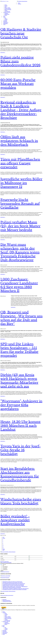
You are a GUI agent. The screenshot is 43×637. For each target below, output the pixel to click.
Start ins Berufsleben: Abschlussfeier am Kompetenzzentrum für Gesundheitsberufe (19, 474)
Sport (4, 16)
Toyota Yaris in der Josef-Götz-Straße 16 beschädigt (20, 450)
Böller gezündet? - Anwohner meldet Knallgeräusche (15, 520)
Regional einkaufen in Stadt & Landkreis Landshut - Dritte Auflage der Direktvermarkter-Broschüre (20, 110)
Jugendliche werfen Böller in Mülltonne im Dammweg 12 (21, 183)
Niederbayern (7, 14)
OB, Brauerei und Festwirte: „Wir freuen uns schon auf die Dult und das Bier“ (21, 318)
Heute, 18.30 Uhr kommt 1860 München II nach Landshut (20, 425)
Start (3, 537)
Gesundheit (5, 21)
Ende (3, 550)
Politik (6, 4)
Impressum (4, 599)
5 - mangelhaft (4, 568)
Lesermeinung (5, 22)
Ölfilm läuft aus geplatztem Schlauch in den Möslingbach (19, 141)
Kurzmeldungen (7, 11)
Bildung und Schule (8, 9)
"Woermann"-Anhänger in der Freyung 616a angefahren (21, 405)
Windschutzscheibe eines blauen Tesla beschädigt (20, 501)
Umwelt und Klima (8, 8)
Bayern (6, 15)
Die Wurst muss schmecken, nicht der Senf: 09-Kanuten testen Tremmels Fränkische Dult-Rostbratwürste (19, 252)
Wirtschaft (5, 20)
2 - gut (3, 565)
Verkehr (6, 10)
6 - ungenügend (4, 569)
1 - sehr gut (4, 564)
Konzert (6, 19)
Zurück (4, 538)
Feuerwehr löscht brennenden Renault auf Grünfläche (20, 203)
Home (19, 2)
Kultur (4, 17)
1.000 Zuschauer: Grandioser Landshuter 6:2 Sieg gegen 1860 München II (19, 285)
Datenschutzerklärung (6, 600)
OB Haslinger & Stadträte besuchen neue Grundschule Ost (20, 33)
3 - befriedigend (5, 566)
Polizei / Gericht (7, 7)
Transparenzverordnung (7, 601)
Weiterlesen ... (2, 52)
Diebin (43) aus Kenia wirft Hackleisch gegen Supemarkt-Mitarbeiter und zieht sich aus (19, 380)
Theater (6, 18)
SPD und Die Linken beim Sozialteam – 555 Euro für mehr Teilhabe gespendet (19, 350)
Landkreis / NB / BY (6, 12)
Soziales (6, 5)
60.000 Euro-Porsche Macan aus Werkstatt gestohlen (18, 84)
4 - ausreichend (4, 567)
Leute (6, 6)
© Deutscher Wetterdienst (4, 561)
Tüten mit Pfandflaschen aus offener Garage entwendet (20, 163)
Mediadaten (5, 23)
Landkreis (6, 13)
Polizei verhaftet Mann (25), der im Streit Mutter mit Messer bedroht (20, 226)
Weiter (4, 549)
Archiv (4, 24)
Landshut (19, 3)
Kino (5, 627)
